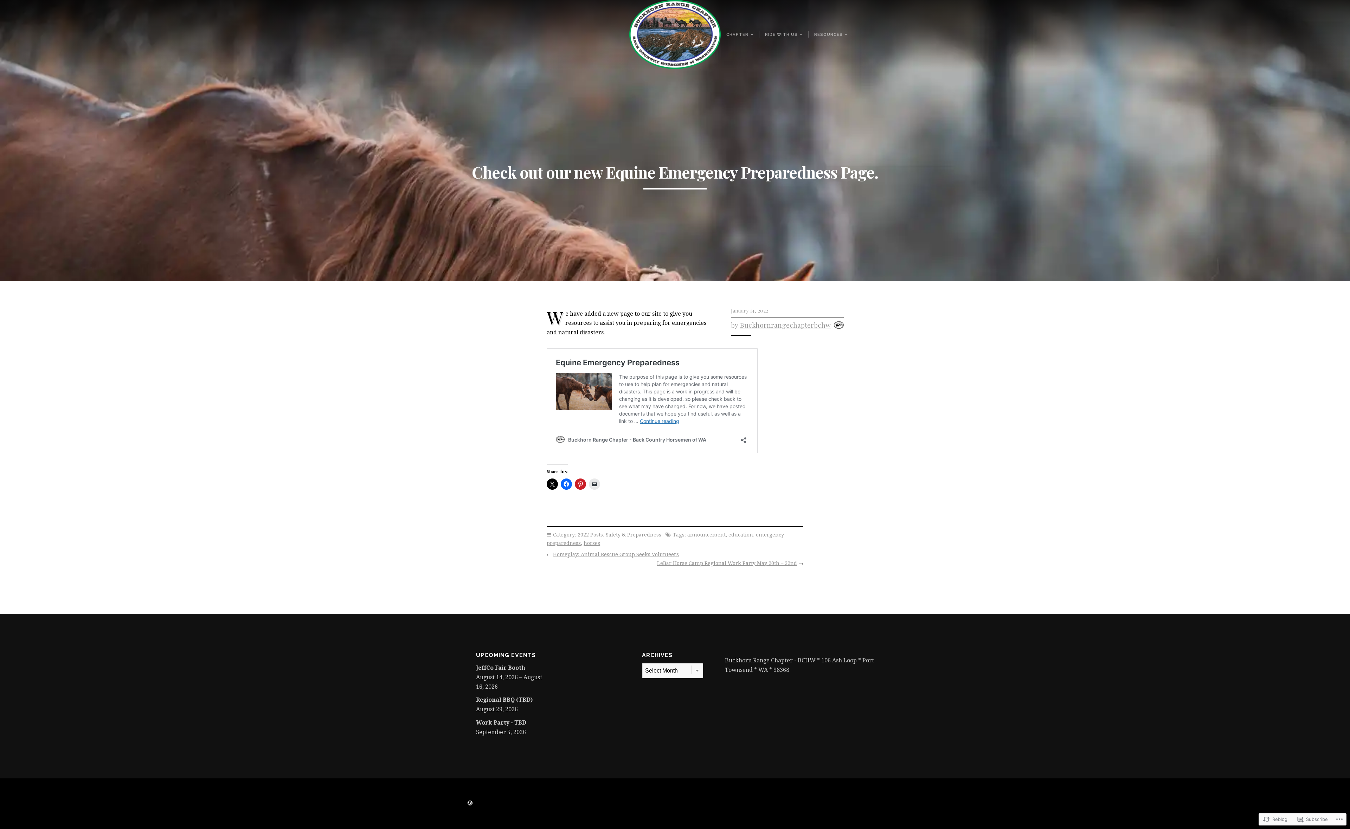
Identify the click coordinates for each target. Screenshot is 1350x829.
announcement (706, 535)
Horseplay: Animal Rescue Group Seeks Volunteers (616, 554)
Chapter (737, 34)
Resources (828, 34)
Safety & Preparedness (633, 535)
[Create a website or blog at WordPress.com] (470, 803)
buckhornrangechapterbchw (785, 324)
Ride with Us (781, 34)
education (740, 535)
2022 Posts (590, 535)
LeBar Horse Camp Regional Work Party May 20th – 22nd (727, 563)
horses (592, 543)
